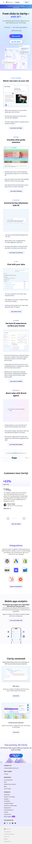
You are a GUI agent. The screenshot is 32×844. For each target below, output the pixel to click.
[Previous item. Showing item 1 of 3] (8, 518)
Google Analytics (8, 803)
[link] (16, 494)
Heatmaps (7, 794)
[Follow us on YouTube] (15, 823)
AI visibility (7, 801)
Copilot (6, 812)
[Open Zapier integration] (20, 579)
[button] (16, 42)
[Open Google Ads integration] (16, 561)
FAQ (5, 782)
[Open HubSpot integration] (12, 579)
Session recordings (9, 797)
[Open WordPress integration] (7, 561)
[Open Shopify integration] (25, 561)
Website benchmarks (10, 784)
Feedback (6, 839)
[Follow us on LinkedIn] (5, 823)
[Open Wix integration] (7, 570)
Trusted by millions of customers (16, 453)
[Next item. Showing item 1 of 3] (24, 518)
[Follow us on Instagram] (10, 823)
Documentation (8, 780)
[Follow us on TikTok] (12, 823)
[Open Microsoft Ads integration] (25, 570)
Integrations (7, 808)
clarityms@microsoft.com (11, 768)
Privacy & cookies (7, 831)
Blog (5, 786)
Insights (6, 799)
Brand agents (8, 816)
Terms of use (6, 836)
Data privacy (7, 814)
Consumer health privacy (9, 834)
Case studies (7, 789)
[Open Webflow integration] (16, 570)
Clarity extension (8, 810)
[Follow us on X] (7, 823)
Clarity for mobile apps (10, 805)
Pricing (6, 774)
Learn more (16, 7)
